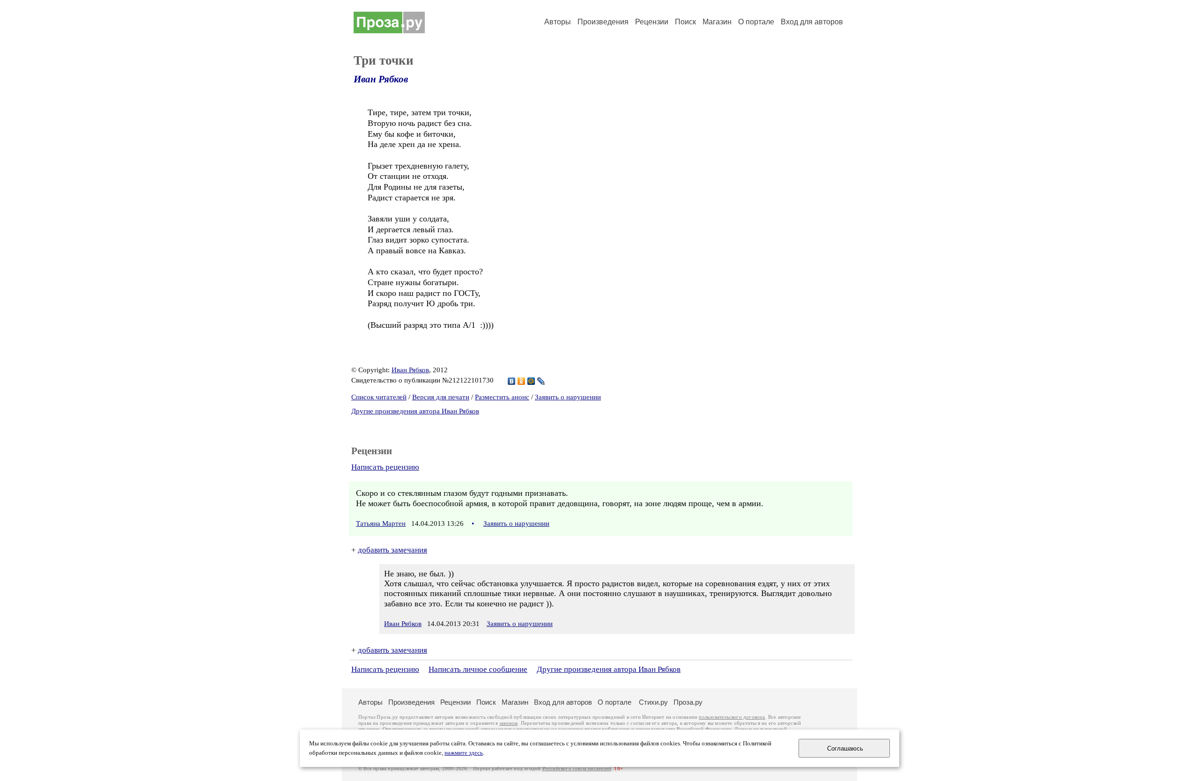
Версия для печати (440, 397)
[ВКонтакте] (512, 381)
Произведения (603, 22)
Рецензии (651, 22)
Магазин (717, 22)
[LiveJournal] (541, 381)
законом (508, 723)
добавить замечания (392, 549)
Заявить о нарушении (568, 397)
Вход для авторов (812, 22)
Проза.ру (688, 702)
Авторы (557, 22)
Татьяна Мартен (381, 523)
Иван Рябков (381, 79)
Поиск (685, 22)
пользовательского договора (732, 717)
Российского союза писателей (576, 768)
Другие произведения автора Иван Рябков (415, 411)
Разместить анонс (502, 397)
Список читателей (379, 397)
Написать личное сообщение (478, 669)
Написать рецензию (385, 467)
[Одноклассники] (521, 381)
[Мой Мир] (531, 381)
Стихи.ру (653, 702)
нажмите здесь (463, 753)
